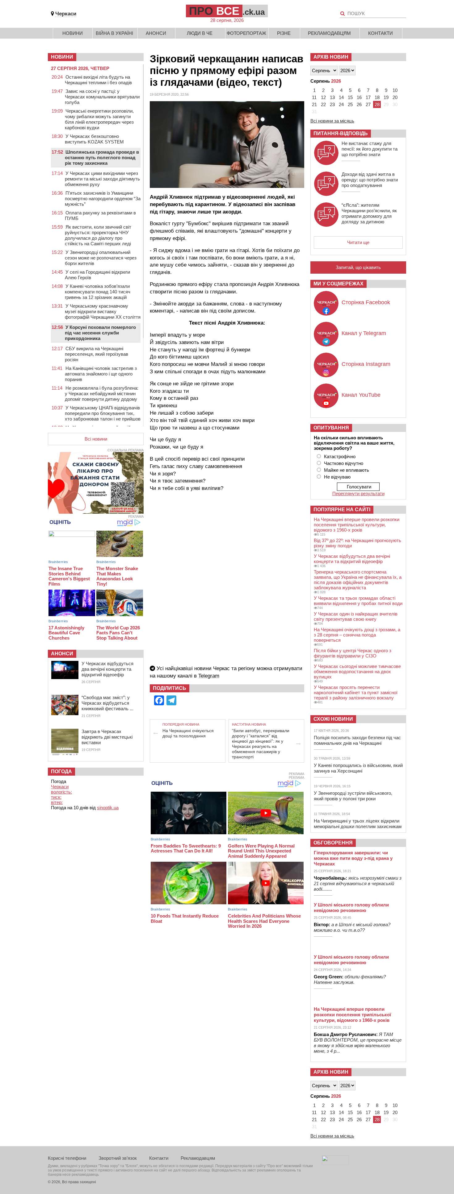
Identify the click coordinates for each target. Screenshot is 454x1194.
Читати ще (358, 242)
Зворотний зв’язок (118, 1158)
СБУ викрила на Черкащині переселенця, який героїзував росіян (96, 354)
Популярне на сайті (341, 509)
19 (386, 97)
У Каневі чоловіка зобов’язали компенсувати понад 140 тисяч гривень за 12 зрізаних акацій (97, 292)
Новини (72, 33)
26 (359, 104)
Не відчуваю (337, 476)
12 (323, 97)
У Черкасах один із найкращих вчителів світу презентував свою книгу (355, 616)
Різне (284, 33)
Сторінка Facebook (366, 302)
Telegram (208, 676)
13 (332, 97)
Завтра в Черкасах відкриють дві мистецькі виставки (107, 737)
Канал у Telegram (364, 333)
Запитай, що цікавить (358, 267)
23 (332, 104)
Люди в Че (199, 33)
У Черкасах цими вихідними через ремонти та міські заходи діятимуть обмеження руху (102, 179)
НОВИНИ (62, 57)
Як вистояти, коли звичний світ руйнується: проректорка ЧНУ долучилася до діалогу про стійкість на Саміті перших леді (98, 235)
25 (350, 104)
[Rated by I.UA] (335, 1163)
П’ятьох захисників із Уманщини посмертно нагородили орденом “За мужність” (103, 198)
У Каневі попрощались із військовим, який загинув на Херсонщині (358, 768)
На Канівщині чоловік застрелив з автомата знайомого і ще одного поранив (101, 374)
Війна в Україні (114, 33)
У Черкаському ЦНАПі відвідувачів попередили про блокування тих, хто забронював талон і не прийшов (103, 413)
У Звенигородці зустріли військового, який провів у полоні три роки (353, 795)
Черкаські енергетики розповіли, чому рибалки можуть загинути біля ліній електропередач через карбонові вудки (99, 119)
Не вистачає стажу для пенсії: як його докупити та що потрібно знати (369, 149)
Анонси (156, 33)
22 (323, 104)
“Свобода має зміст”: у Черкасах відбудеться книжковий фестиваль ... (107, 703)
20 (395, 97)
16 (359, 97)
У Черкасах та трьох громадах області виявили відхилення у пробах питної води (358, 600)
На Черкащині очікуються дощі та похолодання (188, 733)
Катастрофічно (339, 456)
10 (395, 90)
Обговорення (333, 842)
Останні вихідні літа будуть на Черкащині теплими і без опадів (98, 79)
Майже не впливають (346, 470)
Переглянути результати (358, 493)
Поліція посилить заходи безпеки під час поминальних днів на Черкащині (357, 740)
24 (341, 104)
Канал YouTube (361, 395)
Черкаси (65, 14)
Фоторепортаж (246, 33)
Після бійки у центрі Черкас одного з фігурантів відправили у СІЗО (352, 653)
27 (368, 104)
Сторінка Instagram (366, 364)
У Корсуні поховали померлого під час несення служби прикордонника (100, 333)
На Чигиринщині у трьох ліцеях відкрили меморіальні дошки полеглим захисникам (357, 823)
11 (314, 97)
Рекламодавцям (329, 33)
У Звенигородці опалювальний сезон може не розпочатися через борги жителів (101, 258)
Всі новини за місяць (332, 120)
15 (350, 97)
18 (377, 97)
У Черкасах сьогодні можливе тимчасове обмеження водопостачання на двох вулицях (357, 671)
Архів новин (330, 57)
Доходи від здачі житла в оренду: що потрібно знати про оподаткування (370, 180)
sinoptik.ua (108, 807)
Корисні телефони (67, 1158)
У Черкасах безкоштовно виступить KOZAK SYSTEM (94, 139)
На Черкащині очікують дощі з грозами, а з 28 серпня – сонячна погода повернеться (357, 635)
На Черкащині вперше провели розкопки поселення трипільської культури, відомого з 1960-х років (356, 525)
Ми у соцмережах (338, 283)
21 (314, 104)
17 (368, 97)
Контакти (380, 33)
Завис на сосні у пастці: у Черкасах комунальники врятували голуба (102, 97)
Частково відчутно (343, 463)
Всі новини (96, 439)
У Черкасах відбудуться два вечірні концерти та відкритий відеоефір (107, 669)
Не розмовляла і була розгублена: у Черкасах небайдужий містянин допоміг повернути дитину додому (101, 393)
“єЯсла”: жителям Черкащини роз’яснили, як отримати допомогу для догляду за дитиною (369, 213)
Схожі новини (333, 719)
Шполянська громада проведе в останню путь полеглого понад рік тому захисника (102, 157)
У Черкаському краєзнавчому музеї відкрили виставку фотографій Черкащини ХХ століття (103, 311)
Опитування (331, 427)
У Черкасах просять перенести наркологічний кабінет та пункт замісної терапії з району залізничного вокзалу (355, 692)
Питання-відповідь (340, 133)
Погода (61, 771)
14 (341, 97)
